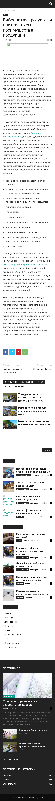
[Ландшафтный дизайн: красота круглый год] (8, 514)
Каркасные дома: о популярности (12, 370)
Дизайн (20, 517)
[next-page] (9, 435)
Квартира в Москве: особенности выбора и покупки (29, 551)
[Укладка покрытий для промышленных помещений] (10, 747)
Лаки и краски (11, 621)
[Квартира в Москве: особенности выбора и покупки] (8, 552)
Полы (13, 10)
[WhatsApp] (25, 352)
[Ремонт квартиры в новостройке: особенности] (8, 595)
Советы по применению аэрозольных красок (20, 703)
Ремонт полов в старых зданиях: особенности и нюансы (32, 411)
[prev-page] (4, 435)
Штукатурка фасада (42, 369)
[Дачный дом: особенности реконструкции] (8, 567)
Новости (9, 626)
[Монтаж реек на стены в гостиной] (8, 538)
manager (35, 475)
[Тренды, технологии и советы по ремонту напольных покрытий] (10, 397)
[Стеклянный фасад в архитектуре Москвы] (8, 500)
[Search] (51, 4)
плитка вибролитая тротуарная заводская (24, 264)
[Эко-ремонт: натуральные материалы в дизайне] (8, 581)
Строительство (22, 489)
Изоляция (9, 617)
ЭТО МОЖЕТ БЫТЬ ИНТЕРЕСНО (24, 382)
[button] (4, 4)
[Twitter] (12, 352)
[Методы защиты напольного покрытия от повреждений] (10, 424)
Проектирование (23, 475)
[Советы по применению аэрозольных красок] (27, 685)
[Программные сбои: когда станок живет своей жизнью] (8, 472)
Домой (6, 10)
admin (26, 540)
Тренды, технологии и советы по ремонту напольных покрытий (31, 397)
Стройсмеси (10, 647)
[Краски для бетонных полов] (10, 734)
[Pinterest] (18, 352)
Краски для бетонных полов (33, 730)
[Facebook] (5, 352)
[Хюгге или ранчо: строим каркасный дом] (8, 486)
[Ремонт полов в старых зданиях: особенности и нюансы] (10, 411)
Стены (19, 541)
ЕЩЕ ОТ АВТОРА (14, 386)
